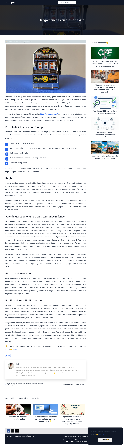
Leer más (101, 434)
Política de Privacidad (20, 436)
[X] (13, 431)
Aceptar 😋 (105, 440)
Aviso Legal (31, 436)
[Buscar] (74, 2)
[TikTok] (17, 431)
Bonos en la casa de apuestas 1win (73, 384)
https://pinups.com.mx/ (49, 114)
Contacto (9, 436)
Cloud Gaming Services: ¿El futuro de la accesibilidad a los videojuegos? (25, 384)
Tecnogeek (10, 3)
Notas (8, 355)
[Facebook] (8, 431)
